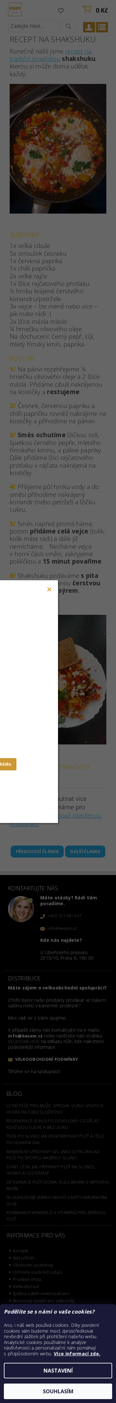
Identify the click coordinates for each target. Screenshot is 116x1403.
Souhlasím (58, 1391)
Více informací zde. (77, 1353)
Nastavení (58, 1370)
